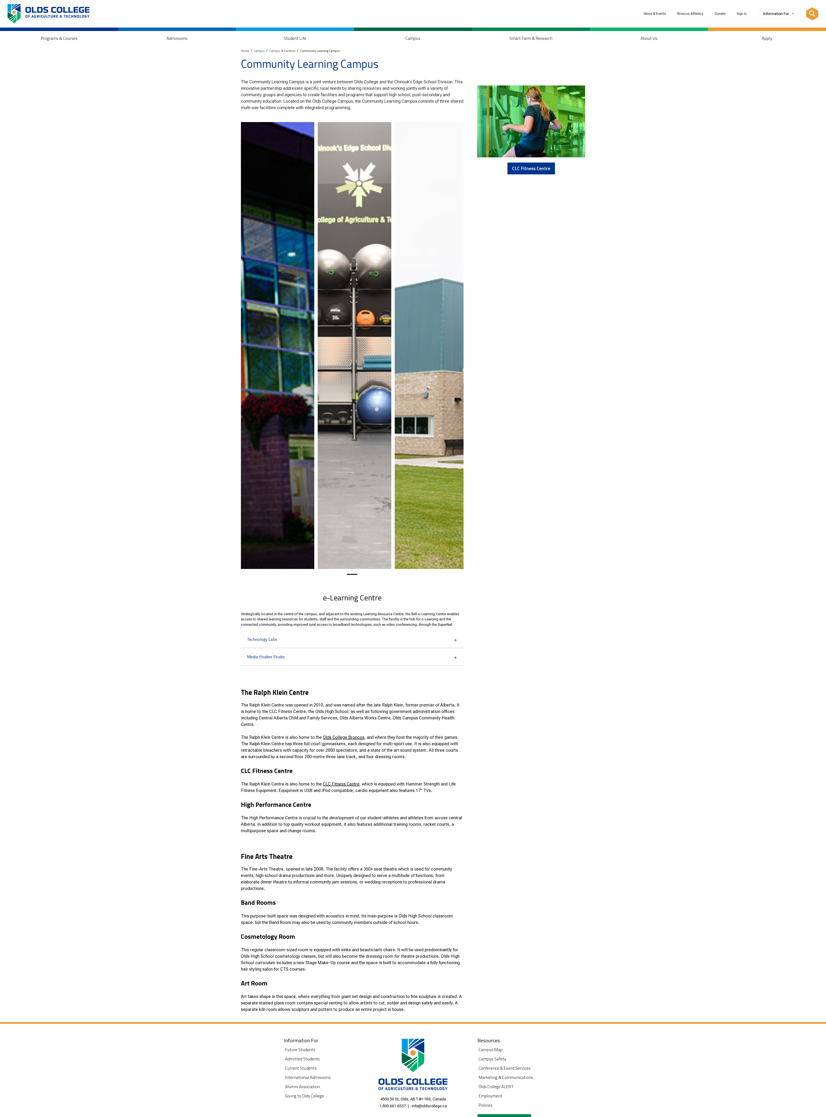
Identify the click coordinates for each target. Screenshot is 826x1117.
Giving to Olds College (304, 1095)
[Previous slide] (246, 345)
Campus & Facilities (282, 50)
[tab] (352, 574)
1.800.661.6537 (392, 1106)
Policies (485, 1105)
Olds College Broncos (343, 737)
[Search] (812, 13)
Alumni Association (302, 1086)
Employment (490, 1095)
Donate (720, 14)
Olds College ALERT (496, 1086)
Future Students (300, 1049)
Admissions (176, 38)
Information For (776, 13)
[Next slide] (458, 345)
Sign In (742, 14)
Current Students (301, 1068)
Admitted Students (302, 1058)
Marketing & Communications (506, 1077)
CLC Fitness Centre (341, 784)
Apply (767, 38)
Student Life (295, 38)
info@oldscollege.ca (429, 1106)
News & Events (655, 14)
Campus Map (490, 1049)
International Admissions (308, 1077)
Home (245, 50)
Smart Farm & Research (530, 38)
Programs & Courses (59, 38)
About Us (649, 38)
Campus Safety (492, 1058)
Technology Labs (262, 639)
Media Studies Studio (266, 656)
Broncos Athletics (690, 14)
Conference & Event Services (504, 1068)
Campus (412, 38)
